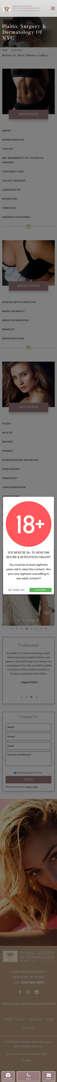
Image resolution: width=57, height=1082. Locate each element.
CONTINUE (40, 590)
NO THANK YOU (16, 590)
